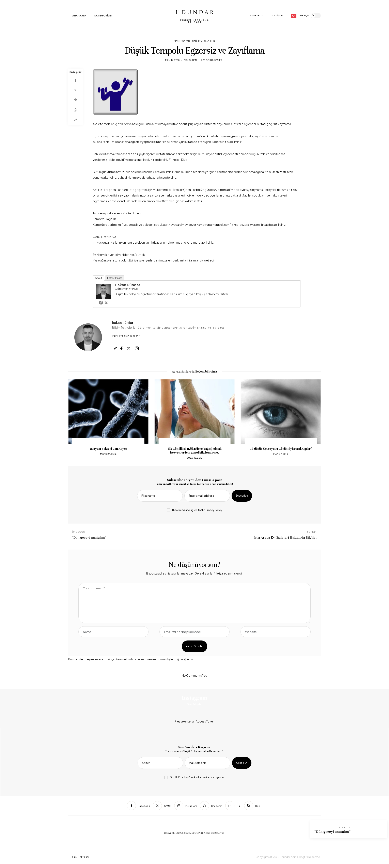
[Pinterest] (75, 100)
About (98, 278)
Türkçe (303, 15)
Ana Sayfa (79, 15)
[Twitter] (75, 90)
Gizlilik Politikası (179, 777)
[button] (74, 420)
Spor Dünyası (182, 41)
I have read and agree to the (197, 510)
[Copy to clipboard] (75, 120)
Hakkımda (257, 15)
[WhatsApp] (75, 110)
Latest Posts (114, 278)
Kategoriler (103, 15)
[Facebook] (75, 80)
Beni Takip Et (194, 704)
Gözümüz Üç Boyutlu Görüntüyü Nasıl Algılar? (280, 448)
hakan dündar (127, 284)
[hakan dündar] (103, 290)
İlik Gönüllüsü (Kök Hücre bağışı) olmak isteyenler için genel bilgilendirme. (194, 450)
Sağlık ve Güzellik (203, 41)
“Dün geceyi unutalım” (332, 831)
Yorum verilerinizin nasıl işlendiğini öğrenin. (165, 659)
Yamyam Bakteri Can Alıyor (108, 448)
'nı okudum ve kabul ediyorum (197, 777)
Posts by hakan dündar (125, 335)
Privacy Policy (214, 510)
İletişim (277, 15)
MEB (135, 288)
